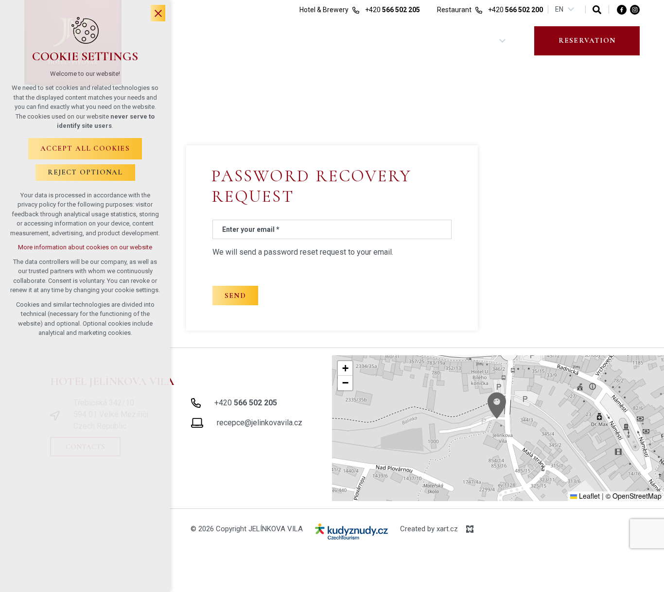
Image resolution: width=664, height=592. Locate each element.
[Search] (597, 9)
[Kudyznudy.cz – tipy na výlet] (351, 533)
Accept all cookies (85, 148)
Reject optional (85, 172)
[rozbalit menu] (502, 41)
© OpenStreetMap (634, 496)
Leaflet (588, 496)
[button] (497, 406)
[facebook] (622, 9)
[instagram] (635, 9)
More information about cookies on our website (85, 247)
